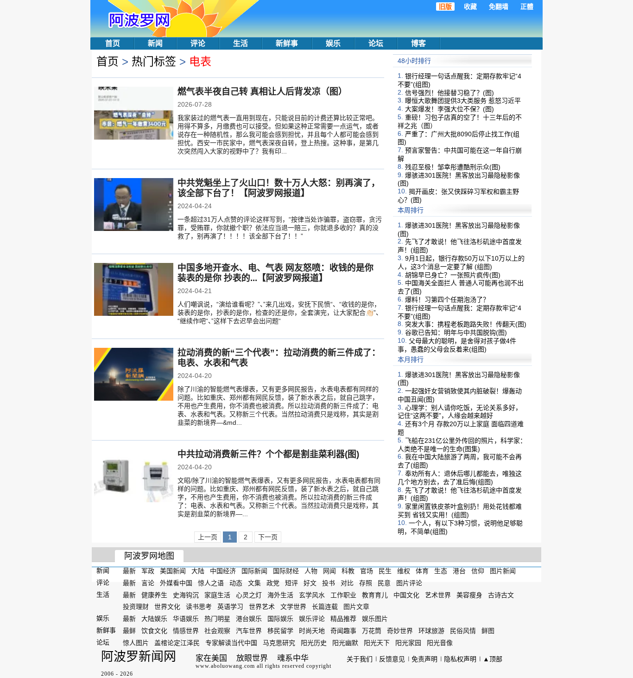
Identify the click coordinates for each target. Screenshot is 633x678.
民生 (385, 571)
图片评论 (409, 583)
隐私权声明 (460, 659)
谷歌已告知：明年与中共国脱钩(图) (456, 332)
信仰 (477, 571)
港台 (459, 571)
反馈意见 (392, 659)
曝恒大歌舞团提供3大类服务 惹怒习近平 (463, 100)
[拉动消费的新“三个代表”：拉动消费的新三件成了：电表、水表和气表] (133, 375)
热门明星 (217, 618)
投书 (328, 583)
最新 (129, 571)
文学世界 (293, 606)
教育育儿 (375, 594)
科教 (348, 571)
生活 (240, 43)
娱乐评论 (312, 618)
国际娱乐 (280, 618)
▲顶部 (492, 659)
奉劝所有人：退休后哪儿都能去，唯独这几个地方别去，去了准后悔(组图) (460, 478)
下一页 (268, 537)
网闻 (329, 571)
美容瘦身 (469, 594)
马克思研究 (279, 642)
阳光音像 (440, 642)
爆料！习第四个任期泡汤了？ (447, 299)
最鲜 (129, 630)
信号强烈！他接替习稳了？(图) (449, 92)
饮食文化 (154, 630)
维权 (403, 571)
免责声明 (424, 659)
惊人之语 (211, 583)
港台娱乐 (249, 618)
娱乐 (333, 43)
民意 (384, 583)
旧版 (445, 6)
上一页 (207, 537)
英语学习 (230, 606)
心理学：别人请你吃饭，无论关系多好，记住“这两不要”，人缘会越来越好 (460, 411)
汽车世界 (249, 630)
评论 (197, 43)
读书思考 (199, 606)
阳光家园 (408, 642)
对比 (347, 583)
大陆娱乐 (154, 618)
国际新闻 (254, 571)
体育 (422, 571)
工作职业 (343, 594)
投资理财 (136, 606)
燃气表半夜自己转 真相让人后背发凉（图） (262, 91)
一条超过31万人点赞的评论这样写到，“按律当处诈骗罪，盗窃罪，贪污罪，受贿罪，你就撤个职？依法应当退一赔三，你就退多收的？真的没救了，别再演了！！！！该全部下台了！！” (279, 228)
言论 (147, 583)
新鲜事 (287, 43)
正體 (526, 6)
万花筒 (371, 630)
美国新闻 (173, 571)
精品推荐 (343, 618)
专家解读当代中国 (231, 642)
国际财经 (286, 571)
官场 (366, 571)
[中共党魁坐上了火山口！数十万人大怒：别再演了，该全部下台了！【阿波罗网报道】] (133, 205)
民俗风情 (463, 630)
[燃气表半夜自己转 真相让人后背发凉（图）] (133, 114)
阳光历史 (314, 642)
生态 (440, 571)
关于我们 (360, 659)
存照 (365, 583)
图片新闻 (503, 571)
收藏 (470, 6)
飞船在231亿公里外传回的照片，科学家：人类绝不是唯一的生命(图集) (462, 445)
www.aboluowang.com (225, 666)
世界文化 (167, 606)
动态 (235, 583)
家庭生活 (217, 594)
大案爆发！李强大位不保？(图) (449, 109)
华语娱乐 (186, 618)
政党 (272, 583)
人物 (310, 571)
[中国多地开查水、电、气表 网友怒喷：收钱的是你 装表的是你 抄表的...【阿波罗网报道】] (133, 290)
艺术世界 (438, 594)
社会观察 (217, 630)
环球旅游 (431, 630)
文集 (254, 583)
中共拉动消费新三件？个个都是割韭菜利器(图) (268, 454)
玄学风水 (312, 594)
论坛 (375, 43)
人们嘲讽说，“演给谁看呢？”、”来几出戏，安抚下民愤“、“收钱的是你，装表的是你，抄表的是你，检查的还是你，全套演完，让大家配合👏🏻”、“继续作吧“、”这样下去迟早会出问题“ (279, 313)
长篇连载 (325, 606)
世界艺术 (262, 606)
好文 (310, 583)
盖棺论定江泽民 (177, 642)
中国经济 (223, 571)
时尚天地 (312, 630)
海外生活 (280, 594)
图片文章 (356, 606)
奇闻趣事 (343, 630)
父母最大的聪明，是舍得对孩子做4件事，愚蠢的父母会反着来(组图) (457, 345)
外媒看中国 (176, 583)
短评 (291, 583)
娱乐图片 (375, 618)
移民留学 (280, 630)
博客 (418, 43)
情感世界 (186, 630)
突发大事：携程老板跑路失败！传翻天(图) (465, 324)
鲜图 (487, 630)
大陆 (197, 571)
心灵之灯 (249, 594)
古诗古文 (501, 594)
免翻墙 (498, 6)
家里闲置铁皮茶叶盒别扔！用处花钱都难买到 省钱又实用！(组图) (460, 510)
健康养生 (154, 594)
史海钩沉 (186, 594)
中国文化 (406, 594)
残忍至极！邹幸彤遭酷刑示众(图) (452, 167)
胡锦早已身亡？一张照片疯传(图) (452, 274)
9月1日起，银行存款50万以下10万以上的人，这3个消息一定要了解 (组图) (461, 262)
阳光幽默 (345, 642)
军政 (147, 571)
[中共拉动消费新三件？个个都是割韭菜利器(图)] (133, 476)
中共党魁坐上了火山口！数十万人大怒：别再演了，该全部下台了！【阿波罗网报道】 (278, 188)
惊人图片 (136, 642)
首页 (112, 43)
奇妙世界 (400, 630)
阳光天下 (377, 642)
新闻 (155, 43)
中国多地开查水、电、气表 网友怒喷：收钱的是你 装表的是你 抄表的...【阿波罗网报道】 (275, 273)
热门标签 (154, 61)
